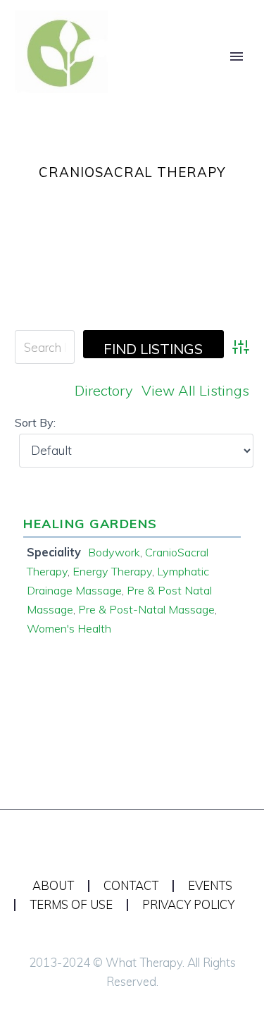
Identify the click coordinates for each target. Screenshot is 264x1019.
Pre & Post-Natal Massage (146, 609)
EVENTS (210, 886)
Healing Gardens (90, 523)
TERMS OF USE (71, 905)
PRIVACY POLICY (188, 905)
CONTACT (130, 886)
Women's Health (69, 628)
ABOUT (53, 886)
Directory (104, 390)
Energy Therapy (112, 571)
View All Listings (195, 390)
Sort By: (35, 422)
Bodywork (114, 552)
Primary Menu (236, 56)
